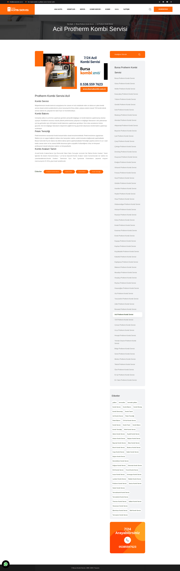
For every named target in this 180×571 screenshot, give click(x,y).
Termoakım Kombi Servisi (120, 515)
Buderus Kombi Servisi (133, 447)
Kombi (107, 9)
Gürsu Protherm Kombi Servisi (125, 83)
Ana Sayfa (58, 9)
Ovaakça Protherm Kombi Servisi (126, 278)
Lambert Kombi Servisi (119, 479)
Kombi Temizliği (96, 171)
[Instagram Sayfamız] (171, 2)
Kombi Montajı (138, 407)
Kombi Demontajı (117, 411)
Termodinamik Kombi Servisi (120, 492)
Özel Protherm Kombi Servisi (124, 369)
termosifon (122, 402)
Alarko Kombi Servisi (118, 434)
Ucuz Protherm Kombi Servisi (124, 330)
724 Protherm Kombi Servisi (124, 320)
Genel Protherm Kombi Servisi (125, 354)
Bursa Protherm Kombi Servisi (85, 24)
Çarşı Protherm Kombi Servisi (124, 141)
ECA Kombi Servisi (117, 470)
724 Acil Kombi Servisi (129, 420)
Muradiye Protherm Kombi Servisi (126, 272)
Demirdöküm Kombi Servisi (120, 461)
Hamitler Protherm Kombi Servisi (125, 188)
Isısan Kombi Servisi (118, 474)
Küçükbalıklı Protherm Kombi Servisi (127, 251)
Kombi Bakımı (127, 407)
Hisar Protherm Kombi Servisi (124, 199)
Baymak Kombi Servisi (119, 443)
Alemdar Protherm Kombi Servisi (125, 120)
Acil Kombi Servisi (117, 416)
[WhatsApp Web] (159, 2)
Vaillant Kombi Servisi (135, 501)
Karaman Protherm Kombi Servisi (126, 230)
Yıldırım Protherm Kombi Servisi (125, 99)
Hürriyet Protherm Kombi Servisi (125, 209)
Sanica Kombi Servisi (135, 483)
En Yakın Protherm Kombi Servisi (126, 380)
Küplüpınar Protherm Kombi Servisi (126, 262)
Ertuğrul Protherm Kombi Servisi (125, 162)
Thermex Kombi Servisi (119, 501)
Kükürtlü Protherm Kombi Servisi (125, 257)
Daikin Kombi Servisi (132, 452)
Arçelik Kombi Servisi (133, 434)
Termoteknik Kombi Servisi (120, 497)
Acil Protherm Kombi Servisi (124, 314)
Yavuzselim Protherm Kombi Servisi (126, 299)
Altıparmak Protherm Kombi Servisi (126, 125)
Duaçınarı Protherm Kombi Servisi (126, 157)
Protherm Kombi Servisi (52, 171)
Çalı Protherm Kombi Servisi (124, 136)
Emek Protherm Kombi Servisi (125, 236)
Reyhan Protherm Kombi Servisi (125, 283)
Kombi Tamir (68, 171)
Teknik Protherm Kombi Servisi (125, 364)
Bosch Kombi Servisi (118, 447)
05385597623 (163, 9)
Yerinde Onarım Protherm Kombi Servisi (125, 342)
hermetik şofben (132, 402)
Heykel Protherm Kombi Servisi (125, 194)
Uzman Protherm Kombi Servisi (125, 325)
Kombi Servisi (95, 9)
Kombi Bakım (82, 171)
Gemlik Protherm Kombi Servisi (125, 104)
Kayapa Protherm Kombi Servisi (125, 241)
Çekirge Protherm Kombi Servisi (125, 146)
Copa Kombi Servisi (118, 452)
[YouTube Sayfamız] (167, 2)
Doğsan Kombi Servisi (119, 465)
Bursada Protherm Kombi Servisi (125, 309)
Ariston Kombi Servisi (118, 438)
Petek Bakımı (116, 420)
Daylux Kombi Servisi (118, 456)
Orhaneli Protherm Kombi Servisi (125, 167)
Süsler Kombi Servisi (118, 488)
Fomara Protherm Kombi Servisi (125, 173)
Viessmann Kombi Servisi (120, 506)
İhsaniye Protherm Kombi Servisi (125, 215)
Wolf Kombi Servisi (135, 510)
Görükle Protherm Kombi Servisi (125, 183)
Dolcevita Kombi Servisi (135, 465)
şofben (114, 402)
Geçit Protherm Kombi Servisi (124, 178)
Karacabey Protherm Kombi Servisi (126, 94)
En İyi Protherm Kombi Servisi (124, 375)
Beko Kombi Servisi (134, 443)
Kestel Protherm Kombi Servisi (125, 225)
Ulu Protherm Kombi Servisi (124, 293)
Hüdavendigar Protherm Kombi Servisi (127, 204)
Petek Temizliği (129, 416)
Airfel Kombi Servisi (129, 429)
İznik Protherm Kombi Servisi (124, 110)
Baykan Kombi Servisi (133, 438)
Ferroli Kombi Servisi (132, 470)
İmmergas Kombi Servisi (134, 474)
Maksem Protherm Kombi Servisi (125, 267)
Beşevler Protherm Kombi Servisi (126, 131)
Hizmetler (71, 9)
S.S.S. (117, 9)
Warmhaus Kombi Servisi (119, 510)
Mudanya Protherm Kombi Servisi (126, 115)
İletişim (126, 9)
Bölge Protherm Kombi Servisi (125, 348)
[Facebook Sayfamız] (163, 2)
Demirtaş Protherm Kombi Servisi (126, 152)
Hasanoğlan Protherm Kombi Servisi (127, 288)
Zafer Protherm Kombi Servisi (124, 304)
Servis (82, 9)
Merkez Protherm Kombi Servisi (125, 359)
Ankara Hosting (104, 568)
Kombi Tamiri (129, 411)
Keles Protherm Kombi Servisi (125, 220)
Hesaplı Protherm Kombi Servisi (125, 335)
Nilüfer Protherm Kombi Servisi (125, 89)
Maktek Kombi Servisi (134, 479)
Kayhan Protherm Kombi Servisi (125, 246)
